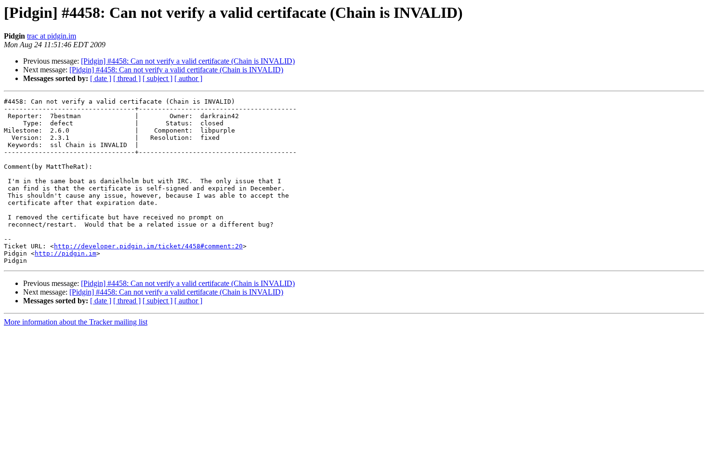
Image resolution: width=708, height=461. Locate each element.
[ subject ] (157, 78)
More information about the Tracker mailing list (75, 322)
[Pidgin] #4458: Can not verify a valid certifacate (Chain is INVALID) (188, 61)
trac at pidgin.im (51, 36)
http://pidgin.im (65, 253)
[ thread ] (127, 78)
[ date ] (100, 78)
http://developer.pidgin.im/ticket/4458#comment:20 (148, 246)
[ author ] (188, 78)
